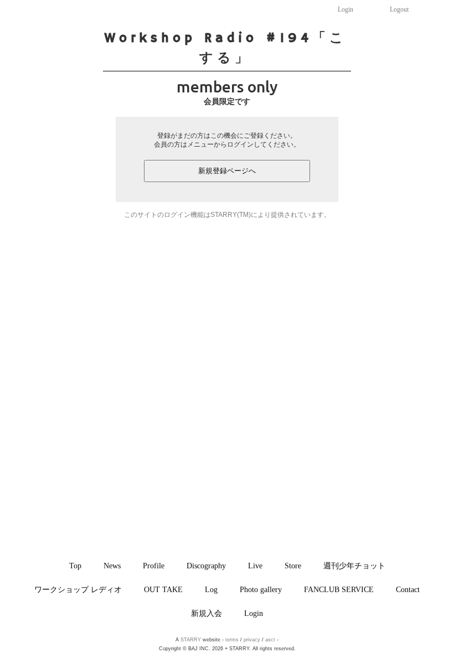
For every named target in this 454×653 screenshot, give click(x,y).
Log (211, 589)
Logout (399, 9)
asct (270, 639)
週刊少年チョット (354, 565)
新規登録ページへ (227, 171)
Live (255, 565)
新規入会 (206, 613)
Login (345, 9)
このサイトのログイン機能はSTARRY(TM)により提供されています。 (227, 215)
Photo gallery (261, 589)
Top (75, 565)
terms (232, 639)
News (112, 565)
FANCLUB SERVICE (339, 589)
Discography (206, 565)
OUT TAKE (163, 589)
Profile (153, 565)
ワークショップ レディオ (78, 589)
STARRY (190, 639)
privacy (252, 639)
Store (293, 565)
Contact (408, 589)
